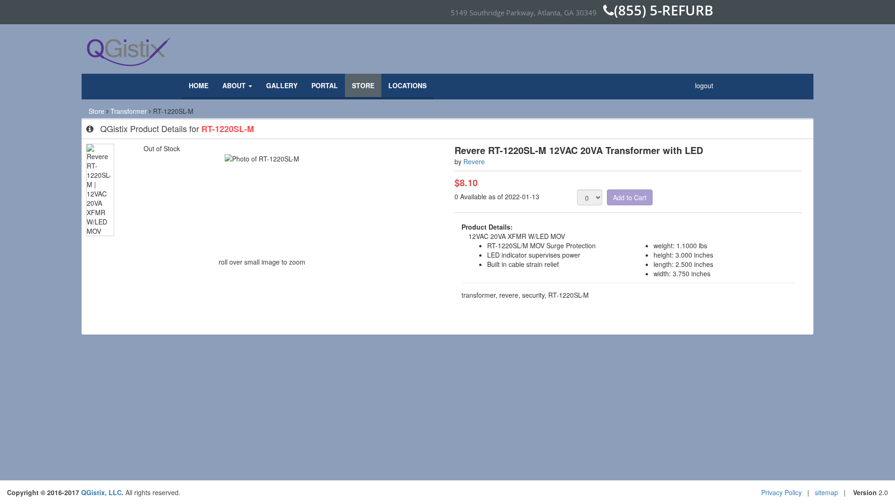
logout (704, 85)
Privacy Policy (781, 492)
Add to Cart (630, 197)
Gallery (281, 85)
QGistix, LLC (101, 492)
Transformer (128, 111)
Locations (407, 85)
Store (363, 85)
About (235, 85)
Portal (324, 85)
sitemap (826, 492)
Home (198, 85)
